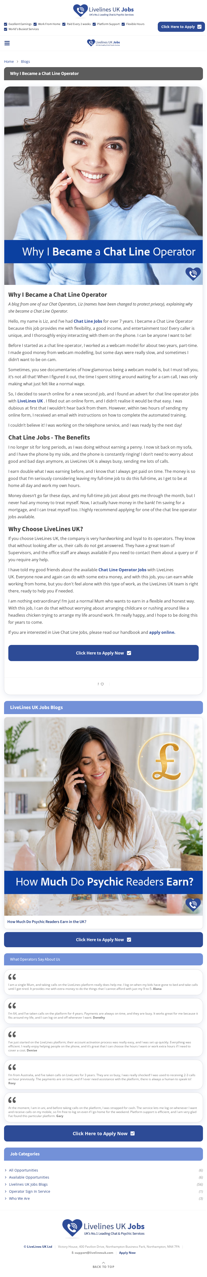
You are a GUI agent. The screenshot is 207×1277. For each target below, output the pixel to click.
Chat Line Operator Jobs (122, 570)
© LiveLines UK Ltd (38, 1247)
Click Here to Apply (178, 26)
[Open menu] (7, 43)
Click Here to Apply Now (100, 653)
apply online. (162, 632)
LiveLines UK (30, 401)
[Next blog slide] (198, 823)
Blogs (25, 61)
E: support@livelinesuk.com (92, 1253)
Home (9, 61)
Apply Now (127, 1253)
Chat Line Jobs (88, 321)
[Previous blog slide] (9, 823)
